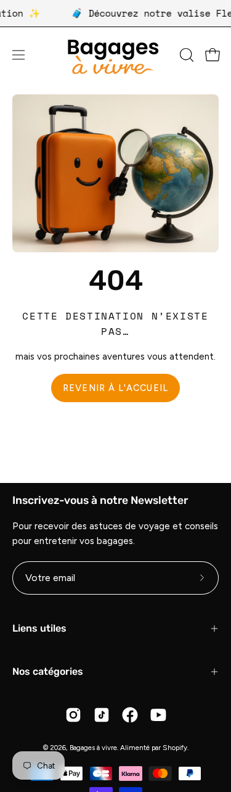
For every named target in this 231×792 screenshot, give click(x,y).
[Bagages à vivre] (116, 55)
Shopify (175, 747)
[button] (185, 55)
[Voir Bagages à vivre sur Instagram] (73, 715)
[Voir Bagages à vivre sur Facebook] (130, 715)
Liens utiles (39, 628)
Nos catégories (47, 671)
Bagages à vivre (93, 747)
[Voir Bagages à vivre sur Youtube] (158, 715)
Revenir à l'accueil (115, 388)
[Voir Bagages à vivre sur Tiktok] (101, 715)
